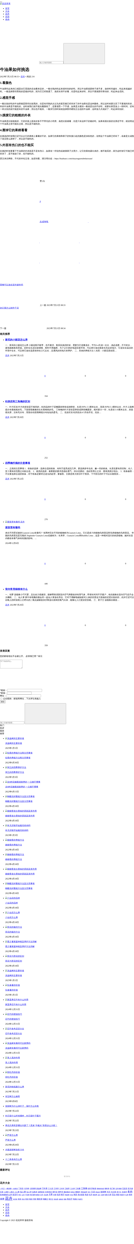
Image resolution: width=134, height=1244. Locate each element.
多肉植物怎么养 (6, 1195)
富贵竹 (15, 1195)
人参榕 (6, 1192)
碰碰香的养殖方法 (13, 845)
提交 (2, 702)
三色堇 (77, 1188)
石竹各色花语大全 (13, 1033)
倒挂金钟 (84, 1192)
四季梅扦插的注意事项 (17, 463)
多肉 (7, 19)
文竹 (41, 1195)
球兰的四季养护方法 (14, 772)
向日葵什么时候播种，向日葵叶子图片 (23, 1116)
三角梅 (84, 1188)
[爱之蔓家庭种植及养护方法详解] (21, 941)
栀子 (63, 1195)
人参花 (11, 1192)
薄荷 (35, 1199)
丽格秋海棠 (100, 1188)
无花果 (46, 1194)
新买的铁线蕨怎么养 (14, 1087)
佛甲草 (60, 1192)
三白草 (72, 1188)
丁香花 (20, 1188)
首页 (7, 8)
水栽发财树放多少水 (14, 1150)
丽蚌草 (107, 1188)
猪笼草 (95, 1194)
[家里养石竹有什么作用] (16, 1000)
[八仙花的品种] (12, 898)
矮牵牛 (122, 1195)
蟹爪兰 (51, 1199)
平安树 (27, 1194)
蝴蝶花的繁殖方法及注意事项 (18, 801)
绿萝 (2, 1199)
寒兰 (19, 1194)
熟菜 (86, 1195)
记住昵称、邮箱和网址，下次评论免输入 (22, 699)
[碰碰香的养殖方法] (14, 840)
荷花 (27, 1199)
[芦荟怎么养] (11, 1135)
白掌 (109, 1195)
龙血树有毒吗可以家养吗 (16, 1048)
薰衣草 (40, 1199)
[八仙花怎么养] (12, 912)
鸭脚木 (75, 1199)
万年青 (45, 1188)
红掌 (126, 1194)
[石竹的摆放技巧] (13, 1014)
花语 (7, 17)
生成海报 (44, 221)
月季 (51, 1195)
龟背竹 (80, 1199)
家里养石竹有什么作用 (15, 1004)
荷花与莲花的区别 (13, 961)
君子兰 (119, 1192)
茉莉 (19, 1199)
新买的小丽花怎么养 (16, 339)
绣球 (130, 1195)
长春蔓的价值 (11, 990)
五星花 (124, 1188)
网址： (3, 696)
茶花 (23, 1199)
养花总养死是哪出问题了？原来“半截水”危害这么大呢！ (31, 1125)
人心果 (16, 1192)
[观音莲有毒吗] (12, 522)
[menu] (1, 1)
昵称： (3, 690)
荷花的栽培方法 (12, 932)
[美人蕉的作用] (12, 1058)
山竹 (23, 1194)
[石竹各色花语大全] (14, 1029)
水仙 (71, 1194)
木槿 (54, 1195)
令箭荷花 (48, 1192)
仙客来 (34, 1192)
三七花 (50, 1188)
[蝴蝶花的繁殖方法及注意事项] (20, 796)
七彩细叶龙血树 (35, 1188)
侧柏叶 (77, 1192)
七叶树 (26, 1188)
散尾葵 (37, 1194)
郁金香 (56, 1199)
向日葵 (113, 1192)
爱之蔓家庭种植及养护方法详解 (20, 946)
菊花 (31, 1199)
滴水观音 (81, 1195)
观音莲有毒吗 (12, 527)
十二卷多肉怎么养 (13, 1159)
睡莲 (118, 1195)
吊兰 (108, 1192)
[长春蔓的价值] (12, 985)
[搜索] (84, 53)
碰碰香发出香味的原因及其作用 (20, 816)
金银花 (61, 1199)
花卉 (7, 14)
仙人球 (29, 1192)
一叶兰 (2, 1188)
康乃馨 (32, 1195)
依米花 (72, 1192)
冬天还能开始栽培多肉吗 (16, 830)
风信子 (69, 1199)
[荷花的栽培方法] (13, 927)
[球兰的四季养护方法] (15, 767)
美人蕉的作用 (11, 1062)
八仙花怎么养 (11, 917)
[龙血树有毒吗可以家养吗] (17, 1043)
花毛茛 (15, 1199)
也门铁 (112, 1188)
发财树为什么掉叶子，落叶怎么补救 (22, 1106)
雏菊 (65, 1199)
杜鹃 (58, 1195)
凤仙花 (98, 1192)
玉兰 (99, 1194)
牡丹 (90, 1195)
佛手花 (54, 1192)
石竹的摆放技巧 (12, 1019)
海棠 (75, 1195)
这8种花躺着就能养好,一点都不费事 (21, 787)
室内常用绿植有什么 (16, 589)
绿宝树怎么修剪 (12, 1096)
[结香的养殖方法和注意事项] (18, 753)
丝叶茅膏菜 (92, 1188)
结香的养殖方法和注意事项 (17, 758)
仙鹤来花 (41, 1192)
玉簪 (102, 1194)
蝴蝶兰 (45, 1199)
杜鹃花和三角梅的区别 (17, 401)
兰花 (93, 1192)
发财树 (103, 1192)
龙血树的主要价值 (13, 743)
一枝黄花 (15, 1188)
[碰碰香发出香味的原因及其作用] (21, 811)
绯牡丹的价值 (11, 1077)
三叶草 (61, 1188)
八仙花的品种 (11, 903)
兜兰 (89, 1192)
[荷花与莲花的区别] (14, 956)
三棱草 (67, 1188)
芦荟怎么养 (10, 1140)
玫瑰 (106, 1195)
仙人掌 (23, 1192)
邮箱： (3, 693)
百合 (114, 1195)
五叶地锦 (118, 1188)
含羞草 (124, 1192)
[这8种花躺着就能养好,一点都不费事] (22, 782)
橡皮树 (67, 1194)
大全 (7, 11)
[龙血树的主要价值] (14, 738)
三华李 (56, 1188)
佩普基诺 (67, 1192)
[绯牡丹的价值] (12, 1072)
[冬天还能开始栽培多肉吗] (17, 825)
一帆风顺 (8, 1188)
